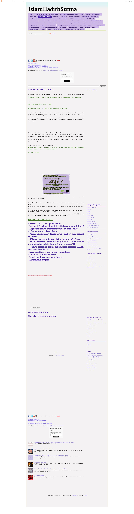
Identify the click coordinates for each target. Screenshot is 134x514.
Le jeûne (88, 213)
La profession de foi (91, 207)
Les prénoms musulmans (92, 242)
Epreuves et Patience (76, 20)
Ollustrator (74, 495)
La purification (43, 20)
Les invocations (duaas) (34, 27)
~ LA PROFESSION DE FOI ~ (44, 16)
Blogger (85, 495)
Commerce (43, 29)
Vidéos (42, 18)
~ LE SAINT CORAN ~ (53, 14)
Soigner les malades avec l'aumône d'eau (43, 449)
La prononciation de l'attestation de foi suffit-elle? (53, 228)
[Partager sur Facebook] (38, 307)
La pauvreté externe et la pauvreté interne (49, 252)
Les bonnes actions (33, 20)
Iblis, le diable (55, 16)
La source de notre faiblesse (42, 254)
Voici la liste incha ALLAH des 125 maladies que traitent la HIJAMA (50, 468)
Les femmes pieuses (73, 27)
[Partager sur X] (36, 307)
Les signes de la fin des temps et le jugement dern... (58, 20)
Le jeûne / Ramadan (79, 29)
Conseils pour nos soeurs (74, 16)
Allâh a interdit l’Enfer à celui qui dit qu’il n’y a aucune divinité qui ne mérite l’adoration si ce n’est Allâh (56, 242)
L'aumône (44, 22)
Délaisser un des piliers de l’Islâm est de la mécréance (55, 239)
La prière (89, 209)
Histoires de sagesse (91, 332)
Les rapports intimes (39, 475)
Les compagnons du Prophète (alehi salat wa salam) (91, 22)
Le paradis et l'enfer (63, 22)
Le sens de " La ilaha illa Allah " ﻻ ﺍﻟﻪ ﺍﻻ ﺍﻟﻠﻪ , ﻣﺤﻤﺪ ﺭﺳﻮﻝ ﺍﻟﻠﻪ (56, 226)
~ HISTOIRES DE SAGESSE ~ (96, 20)
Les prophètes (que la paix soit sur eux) (49, 27)
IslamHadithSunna (52, 9)
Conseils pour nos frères (35, 22)
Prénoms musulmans (68, 29)
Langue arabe (95, 27)
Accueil (31, 14)
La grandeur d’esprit (39, 259)
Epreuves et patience (91, 236)
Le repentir (85, 20)
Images (81, 27)
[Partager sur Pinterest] (39, 307)
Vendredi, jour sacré (96, 14)
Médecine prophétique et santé (76, 18)
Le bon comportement (62, 18)
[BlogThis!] (35, 307)
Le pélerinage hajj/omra (99, 25)
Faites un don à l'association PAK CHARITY (53, 70)
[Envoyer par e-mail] (34, 307)
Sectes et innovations (51, 25)
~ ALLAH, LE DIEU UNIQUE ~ (41, 14)
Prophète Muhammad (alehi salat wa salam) (69, 14)
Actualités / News (33, 16)
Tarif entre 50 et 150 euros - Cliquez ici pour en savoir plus (43, 67)
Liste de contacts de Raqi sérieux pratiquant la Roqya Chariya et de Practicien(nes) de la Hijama (95, 356)
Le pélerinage (90, 215)
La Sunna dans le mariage (40, 462)
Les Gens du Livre (87, 25)
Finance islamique (52, 22)
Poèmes (49, 29)
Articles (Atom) (60, 355)
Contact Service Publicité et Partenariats (38, 66)
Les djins (80, 25)
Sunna (82, 14)
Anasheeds (87, 27)
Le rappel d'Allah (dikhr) (74, 22)
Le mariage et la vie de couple (94, 238)
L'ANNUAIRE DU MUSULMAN (33, 63)
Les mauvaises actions (51, 18)
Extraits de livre (63, 27)
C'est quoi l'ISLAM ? (91, 89)
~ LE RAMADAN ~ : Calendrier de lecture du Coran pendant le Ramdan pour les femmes (54, 442)
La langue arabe (90, 369)
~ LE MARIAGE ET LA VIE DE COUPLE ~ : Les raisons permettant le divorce (51, 455)
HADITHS (88, 14)
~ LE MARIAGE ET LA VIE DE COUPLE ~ (90, 16)
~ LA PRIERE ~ (64, 16)
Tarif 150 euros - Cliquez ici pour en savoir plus (40, 423)
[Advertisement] (62, 45)
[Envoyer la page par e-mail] (31, 307)
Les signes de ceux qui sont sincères (46, 257)
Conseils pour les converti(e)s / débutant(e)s (66, 25)
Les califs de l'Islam (57, 29)
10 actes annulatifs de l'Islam (43, 231)
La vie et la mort (91, 262)
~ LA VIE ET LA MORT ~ (89, 18)
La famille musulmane (34, 18)
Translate (53, 33)
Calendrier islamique (34, 29)
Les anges (42, 25)
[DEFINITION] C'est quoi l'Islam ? (45, 223)
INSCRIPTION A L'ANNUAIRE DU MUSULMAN (37, 65)
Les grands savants (33, 25)
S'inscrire (67, 81)
